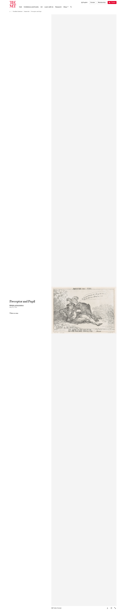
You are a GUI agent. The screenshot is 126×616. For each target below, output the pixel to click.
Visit (20, 7)
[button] (83, 310)
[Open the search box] (71, 7)
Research (58, 7)
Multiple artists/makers (17, 305)
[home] (10, 11)
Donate (92, 2)
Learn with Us (49, 7)
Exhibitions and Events (31, 7)
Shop (65, 7)
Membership (102, 2)
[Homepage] (13, 4)
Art (42, 7)
